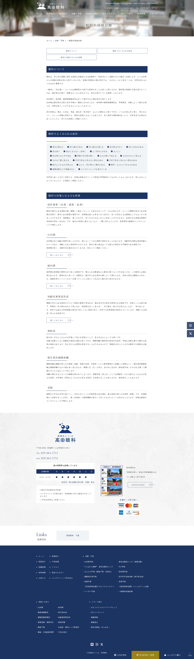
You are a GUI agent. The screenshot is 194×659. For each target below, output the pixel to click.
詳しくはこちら (56, 255)
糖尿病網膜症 (43, 612)
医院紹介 (63, 14)
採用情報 (141, 14)
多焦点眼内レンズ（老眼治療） (131, 562)
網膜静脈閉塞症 (44, 617)
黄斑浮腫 (61, 622)
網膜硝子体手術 (90, 576)
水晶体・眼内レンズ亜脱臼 (68, 627)
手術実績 (55, 561)
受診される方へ (110, 14)
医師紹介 (51, 14)
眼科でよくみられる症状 (122, 51)
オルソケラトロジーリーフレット (104, 607)
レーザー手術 (89, 591)
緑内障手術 (123, 571)
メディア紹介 (127, 14)
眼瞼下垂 (41, 627)
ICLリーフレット (97, 612)
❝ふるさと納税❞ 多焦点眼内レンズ (98, 567)
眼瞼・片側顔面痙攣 (46, 632)
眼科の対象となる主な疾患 (71, 57)
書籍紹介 (94, 622)
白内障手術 (88, 562)
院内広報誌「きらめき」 (100, 627)
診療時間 (42, 567)
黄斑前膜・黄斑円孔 (46, 622)
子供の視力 (62, 632)
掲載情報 (94, 617)
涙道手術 (122, 581)
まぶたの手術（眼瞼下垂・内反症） (98, 571)
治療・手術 (77, 14)
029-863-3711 (47, 453)
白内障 (40, 607)
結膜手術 (87, 581)
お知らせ (154, 14)
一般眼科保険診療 (126, 591)
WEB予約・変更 (146, 655)
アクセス (55, 567)
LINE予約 (121, 655)
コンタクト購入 (174, 655)
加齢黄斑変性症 (64, 617)
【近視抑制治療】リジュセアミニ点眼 (134, 586)
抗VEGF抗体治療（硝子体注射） (132, 576)
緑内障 (60, 607)
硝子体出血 (62, 612)
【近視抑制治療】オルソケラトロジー (99, 586)
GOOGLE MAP (138, 484)
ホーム (39, 14)
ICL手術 (122, 567)
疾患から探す (92, 14)
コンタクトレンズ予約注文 (62, 578)
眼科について (71, 51)
